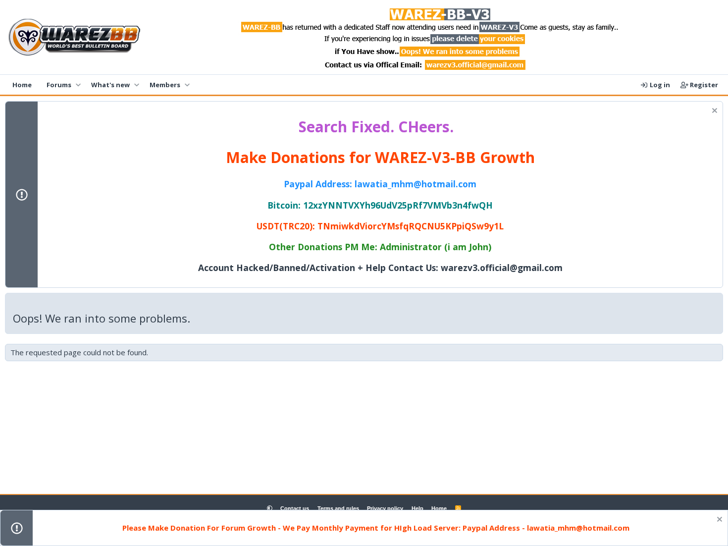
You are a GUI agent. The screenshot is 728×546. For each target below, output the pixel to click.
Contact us (294, 508)
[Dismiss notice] (713, 112)
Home (22, 84)
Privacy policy (385, 508)
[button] (78, 85)
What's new (110, 84)
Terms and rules (338, 508)
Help (417, 508)
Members (165, 84)
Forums (59, 84)
